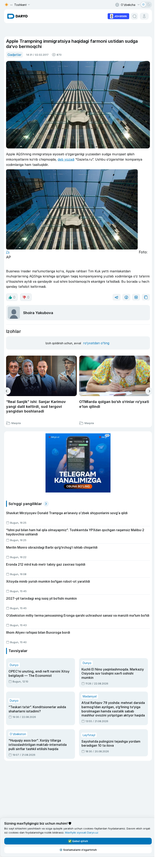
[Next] (149, 391)
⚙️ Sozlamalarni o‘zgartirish (78, 849)
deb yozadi (66, 159)
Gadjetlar (15, 55)
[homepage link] (17, 16)
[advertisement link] (118, 16)
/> (8, 252)
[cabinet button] (144, 16)
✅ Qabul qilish (78, 841)
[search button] (134, 16)
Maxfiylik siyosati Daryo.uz (81, 832)
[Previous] (7, 391)
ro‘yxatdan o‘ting (96, 343)
